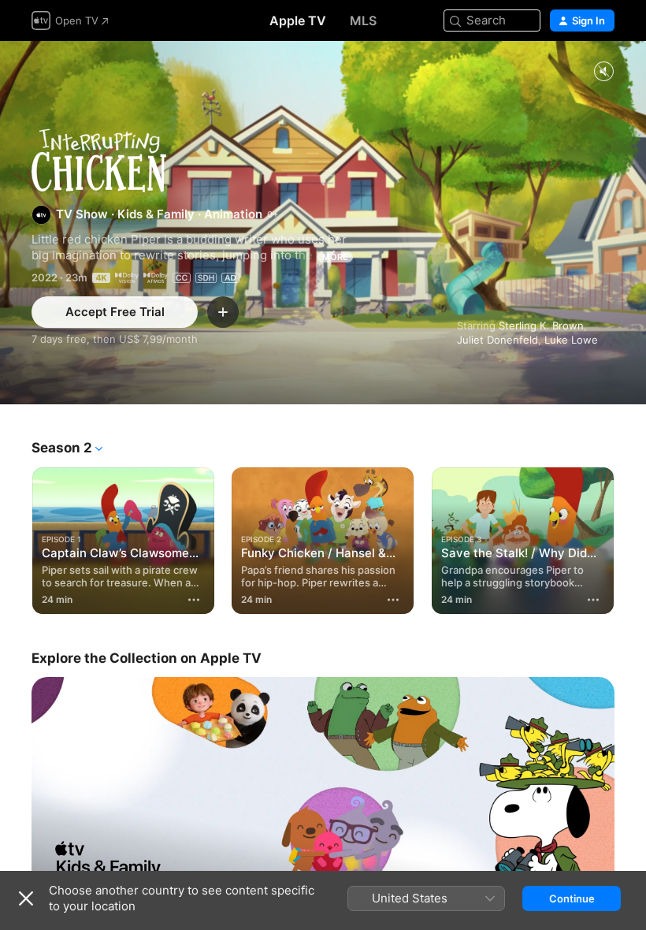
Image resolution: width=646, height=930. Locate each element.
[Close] (26, 898)
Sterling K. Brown (541, 325)
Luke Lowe (571, 339)
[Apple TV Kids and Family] (323, 786)
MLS (363, 20)
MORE (335, 256)
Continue (572, 898)
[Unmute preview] (603, 72)
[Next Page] (630, 537)
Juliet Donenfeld (497, 339)
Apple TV (297, 20)
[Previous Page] (16, 537)
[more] (194, 600)
